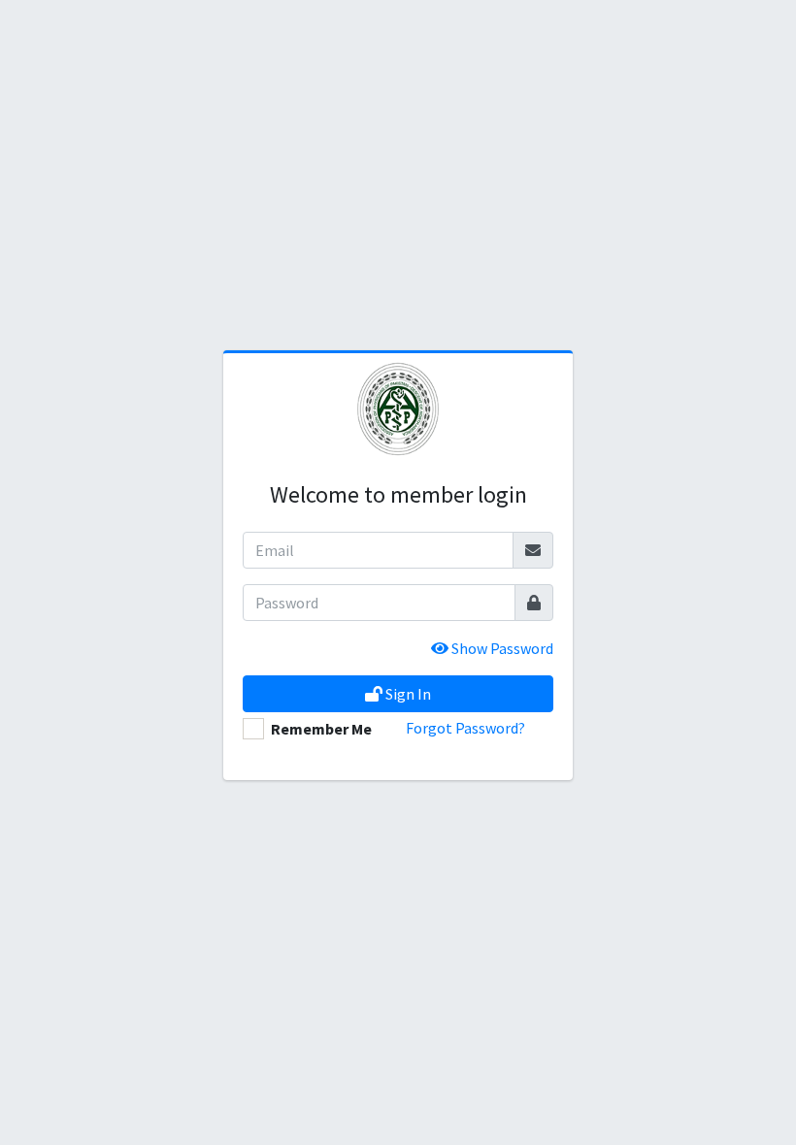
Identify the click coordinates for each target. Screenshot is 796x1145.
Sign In (406, 693)
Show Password (500, 648)
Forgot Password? (465, 727)
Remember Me (321, 728)
